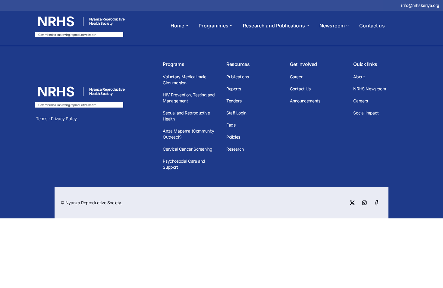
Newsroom (332, 26)
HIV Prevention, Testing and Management (189, 97)
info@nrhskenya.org (420, 5)
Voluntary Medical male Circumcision (184, 79)
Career (296, 76)
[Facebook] (376, 203)
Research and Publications (274, 26)
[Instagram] (364, 203)
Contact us (372, 26)
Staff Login (236, 112)
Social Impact (366, 112)
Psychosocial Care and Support (184, 164)
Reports (233, 88)
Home (177, 26)
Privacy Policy (64, 118)
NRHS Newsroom (369, 88)
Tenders (233, 100)
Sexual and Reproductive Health (186, 115)
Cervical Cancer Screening (187, 149)
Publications (237, 76)
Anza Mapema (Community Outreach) (188, 133)
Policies (233, 136)
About (359, 76)
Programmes (213, 26)
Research (235, 149)
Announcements (305, 100)
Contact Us (300, 88)
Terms (41, 118)
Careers (360, 100)
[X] (352, 203)
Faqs (230, 124)
